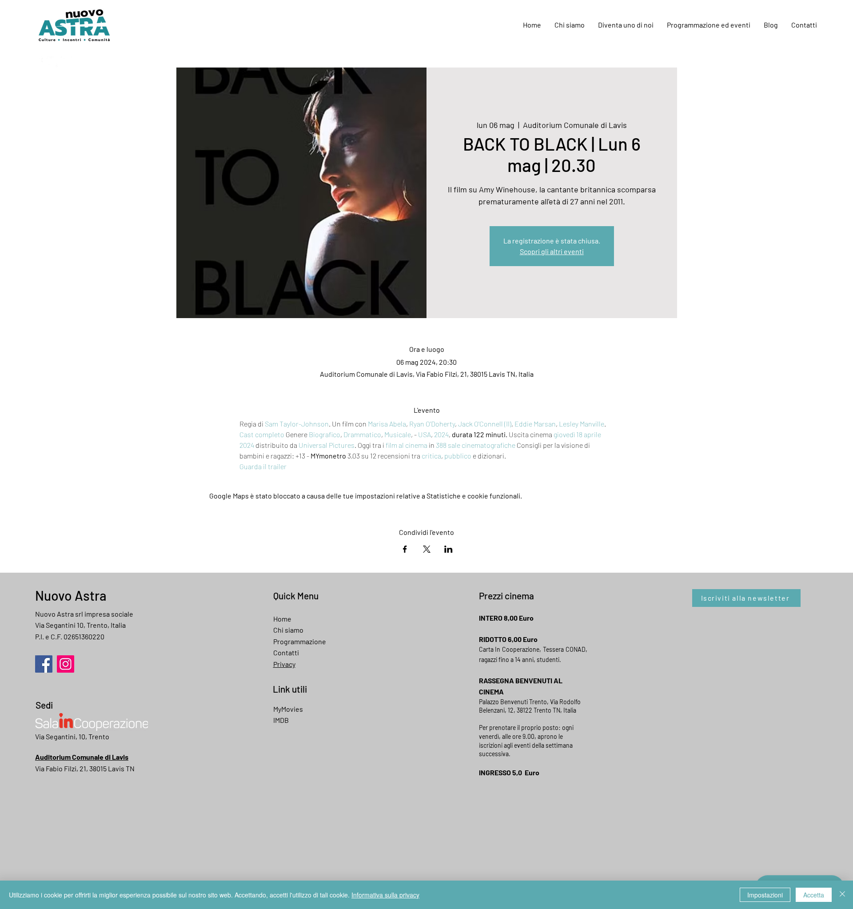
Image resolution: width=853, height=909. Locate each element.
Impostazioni (765, 894)
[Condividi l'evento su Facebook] (405, 549)
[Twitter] (52, 62)
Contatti (286, 652)
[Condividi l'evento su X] (427, 549)
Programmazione (299, 641)
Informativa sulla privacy (385, 894)
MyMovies (288, 709)
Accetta (813, 894)
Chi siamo (288, 630)
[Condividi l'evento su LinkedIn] (448, 549)
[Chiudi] (842, 895)
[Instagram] (66, 62)
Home (282, 618)
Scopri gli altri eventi (552, 251)
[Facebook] (38, 62)
